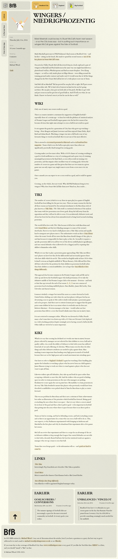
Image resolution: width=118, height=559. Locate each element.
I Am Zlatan (88, 233)
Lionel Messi (43, 228)
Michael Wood (26, 538)
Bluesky (58, 541)
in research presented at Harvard (58, 142)
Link (11, 70)
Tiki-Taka (48, 209)
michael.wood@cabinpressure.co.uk (37, 541)
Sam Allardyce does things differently (46, 481)
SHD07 (95, 545)
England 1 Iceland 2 (57, 361)
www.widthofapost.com (52, 545)
